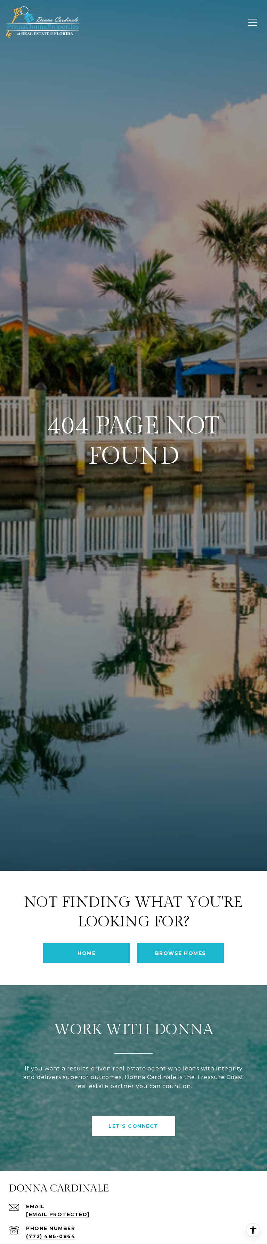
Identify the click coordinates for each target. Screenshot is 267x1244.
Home (87, 953)
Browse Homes (180, 953)
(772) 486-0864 (50, 1236)
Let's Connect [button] (133, 1126)
